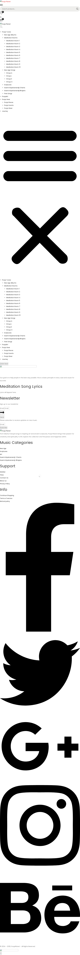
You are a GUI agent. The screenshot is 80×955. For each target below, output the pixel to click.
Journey (5, 111)
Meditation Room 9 (13, 64)
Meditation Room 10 (13, 67)
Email (2, 408)
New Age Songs (9, 70)
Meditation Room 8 (13, 61)
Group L (9, 76)
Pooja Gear (6, 99)
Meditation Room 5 (13, 52)
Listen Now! (4, 364)
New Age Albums (10, 35)
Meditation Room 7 (13, 58)
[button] (40, 195)
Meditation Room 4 (13, 49)
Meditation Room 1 (13, 41)
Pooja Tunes (6, 32)
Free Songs (8, 93)
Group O (9, 82)
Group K (9, 79)
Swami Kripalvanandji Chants (14, 88)
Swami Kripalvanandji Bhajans (14, 91)
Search (77, 9)
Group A (9, 73)
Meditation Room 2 (13, 44)
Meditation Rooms (10, 38)
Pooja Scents (9, 105)
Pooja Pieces (8, 102)
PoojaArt (5, 96)
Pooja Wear (8, 108)
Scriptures (7, 85)
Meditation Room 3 (13, 47)
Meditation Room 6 (13, 55)
